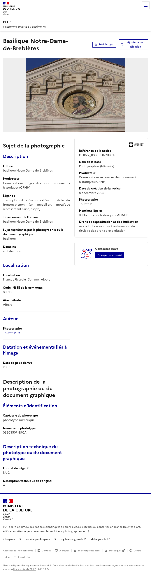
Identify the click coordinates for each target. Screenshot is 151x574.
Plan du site (24, 557)
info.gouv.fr (10, 539)
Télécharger (106, 44)
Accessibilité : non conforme (18, 550)
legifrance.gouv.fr (72, 539)
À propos (64, 550)
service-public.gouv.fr (39, 539)
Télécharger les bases (89, 550)
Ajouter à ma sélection (135, 44)
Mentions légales (11, 565)
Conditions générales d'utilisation (70, 565)
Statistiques (115, 550)
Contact (46, 550)
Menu (146, 5)
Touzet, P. (9, 333)
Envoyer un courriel (109, 255)
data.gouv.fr (98, 539)
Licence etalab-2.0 (22, 569)
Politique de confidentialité (36, 565)
